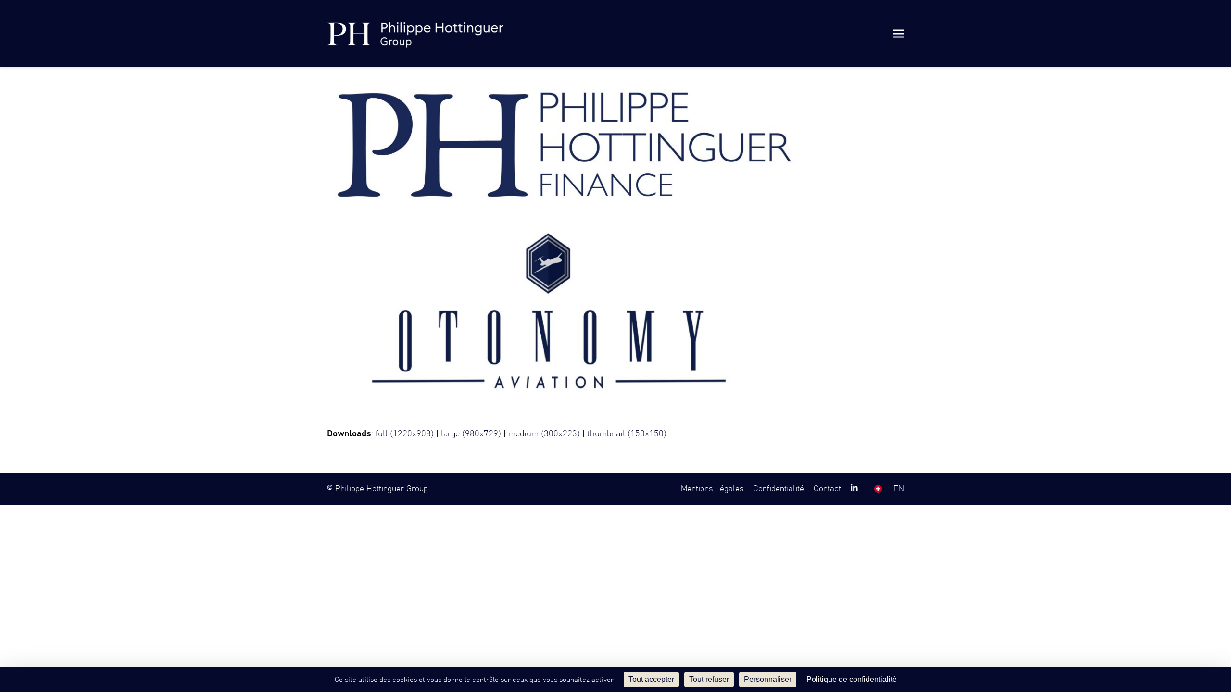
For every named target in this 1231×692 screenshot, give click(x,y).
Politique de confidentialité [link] (851, 679)
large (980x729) (471, 434)
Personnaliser (767, 679)
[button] (898, 33)
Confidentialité (778, 489)
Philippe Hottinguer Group (381, 489)
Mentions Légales (712, 489)
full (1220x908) (405, 434)
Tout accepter (651, 679)
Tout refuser (709, 679)
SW (878, 489)
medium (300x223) (544, 434)
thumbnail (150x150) (626, 434)
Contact (827, 489)
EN (898, 489)
